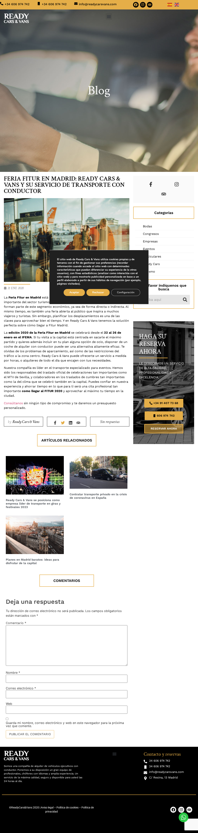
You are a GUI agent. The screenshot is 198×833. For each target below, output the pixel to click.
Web (9, 703)
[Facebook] (136, 5)
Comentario (16, 623)
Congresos (151, 234)
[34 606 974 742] (145, 761)
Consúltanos (13, 403)
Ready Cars (151, 264)
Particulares (152, 256)
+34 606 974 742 (17, 4)
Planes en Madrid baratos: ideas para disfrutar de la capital (32, 561)
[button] (109, 16)
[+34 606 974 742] (1, 3)
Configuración (125, 292)
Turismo (149, 271)
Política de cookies (67, 807)
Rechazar (98, 292)
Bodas (147, 226)
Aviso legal (47, 807)
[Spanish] (169, 4)
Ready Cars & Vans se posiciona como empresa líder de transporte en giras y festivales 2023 (33, 503)
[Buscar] (185, 299)
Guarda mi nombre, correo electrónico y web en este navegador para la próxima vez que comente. (65, 724)
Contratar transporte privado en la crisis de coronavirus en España (98, 496)
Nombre (13, 672)
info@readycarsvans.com (98, 4)
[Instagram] (143, 5)
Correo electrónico (21, 688)
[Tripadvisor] (150, 5)
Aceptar (74, 292)
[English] (176, 4)
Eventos (149, 249)
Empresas (150, 241)
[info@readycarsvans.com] (76, 3)
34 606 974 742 (159, 760)
